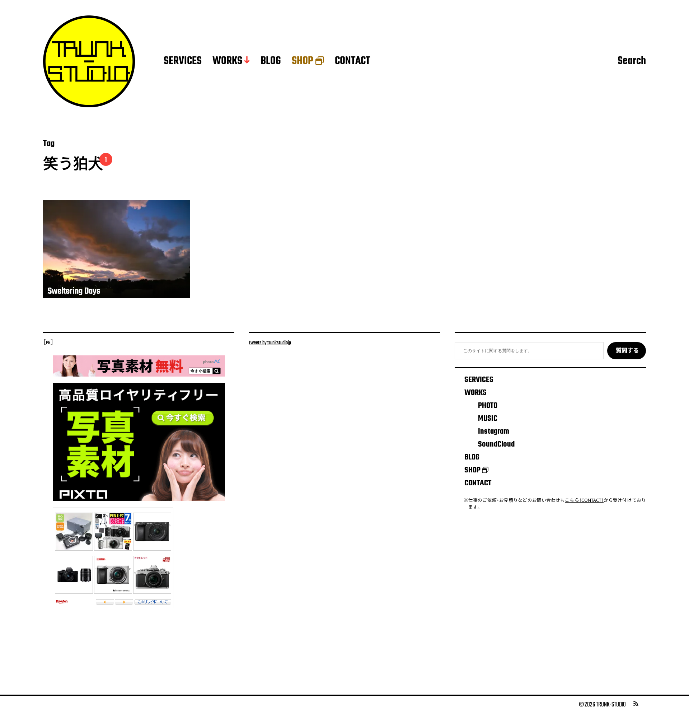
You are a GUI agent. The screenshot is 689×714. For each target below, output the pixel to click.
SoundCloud (496, 444)
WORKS (227, 61)
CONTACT (352, 61)
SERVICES (183, 61)
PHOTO (487, 406)
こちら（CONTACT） (584, 499)
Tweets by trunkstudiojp (270, 343)
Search (632, 61)
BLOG (271, 61)
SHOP (302, 61)
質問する (627, 351)
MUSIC (487, 418)
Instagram (493, 431)
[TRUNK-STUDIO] (89, 61)
